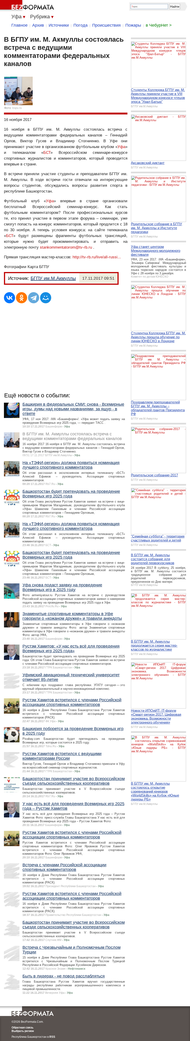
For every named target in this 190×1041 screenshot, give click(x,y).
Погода (80, 25)
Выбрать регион (23, 1031)
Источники (59, 25)
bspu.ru (17, 108)
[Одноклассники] (21, 297)
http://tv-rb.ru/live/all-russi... (97, 257)
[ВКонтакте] (9, 297)
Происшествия (106, 25)
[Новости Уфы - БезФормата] (28, 6)
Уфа (121, 147)
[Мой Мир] (45, 297)
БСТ (47, 152)
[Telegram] (33, 297)
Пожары (133, 25)
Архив (38, 25)
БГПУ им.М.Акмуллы (53, 278)
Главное (19, 25)
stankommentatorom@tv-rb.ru (66, 247)
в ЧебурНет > (159, 25)
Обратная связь (22, 1027)
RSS (52, 1036)
